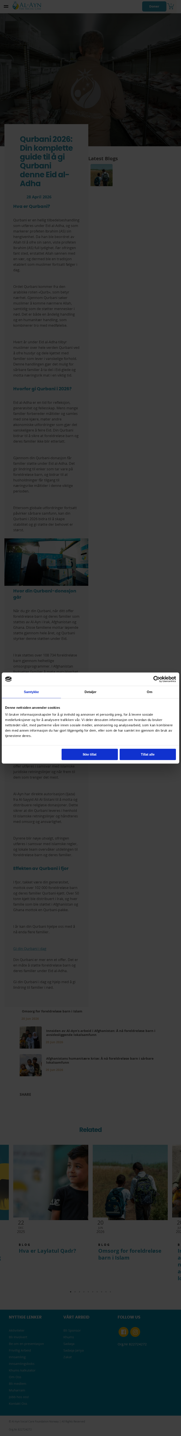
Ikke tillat (89, 754)
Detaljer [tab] (91, 692)
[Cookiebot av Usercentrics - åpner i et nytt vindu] (156, 679)
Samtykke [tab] (31, 692)
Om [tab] (149, 692)
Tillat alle (148, 754)
